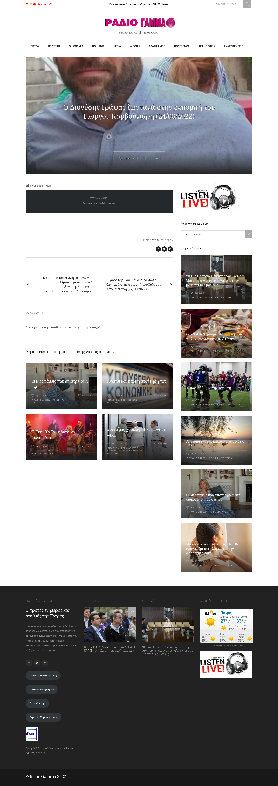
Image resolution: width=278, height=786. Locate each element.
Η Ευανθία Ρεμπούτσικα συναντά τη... (53, 434)
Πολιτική (112, 403)
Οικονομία (137, 451)
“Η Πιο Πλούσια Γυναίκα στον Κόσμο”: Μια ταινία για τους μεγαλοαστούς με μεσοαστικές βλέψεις (215, 280)
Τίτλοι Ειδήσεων (41, 400)
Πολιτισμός (216, 351)
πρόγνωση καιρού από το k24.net (228, 645)
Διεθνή (213, 297)
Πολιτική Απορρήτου (42, 689)
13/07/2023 (94, 659)
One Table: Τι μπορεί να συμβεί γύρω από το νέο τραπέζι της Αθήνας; (214, 336)
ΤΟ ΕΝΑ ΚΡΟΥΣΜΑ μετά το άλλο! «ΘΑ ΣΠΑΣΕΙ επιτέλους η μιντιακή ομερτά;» (109, 649)
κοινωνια (124, 451)
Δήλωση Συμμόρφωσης (44, 717)
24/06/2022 (130, 158)
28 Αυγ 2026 (41, 446)
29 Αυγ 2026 (41, 396)
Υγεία (34, 403)
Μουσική (36, 453)
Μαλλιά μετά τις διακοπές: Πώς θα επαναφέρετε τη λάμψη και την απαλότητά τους (212, 548)
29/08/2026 (197, 293)
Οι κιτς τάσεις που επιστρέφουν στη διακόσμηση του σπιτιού (213, 497)
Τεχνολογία (227, 404)
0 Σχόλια (153, 158)
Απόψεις (133, 448)
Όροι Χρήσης (37, 703)
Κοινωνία (58, 400)
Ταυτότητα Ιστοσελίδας (43, 675)
